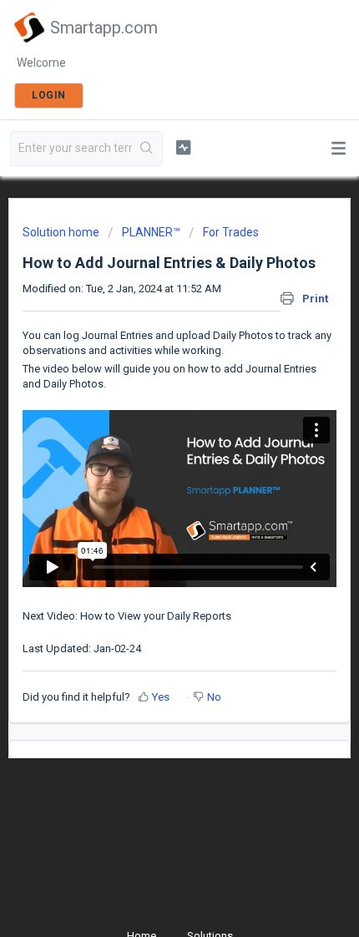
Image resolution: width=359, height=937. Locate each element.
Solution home (62, 232)
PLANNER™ (151, 232)
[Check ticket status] (183, 147)
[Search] (147, 148)
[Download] (148, 457)
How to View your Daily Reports (155, 616)
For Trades (231, 232)
